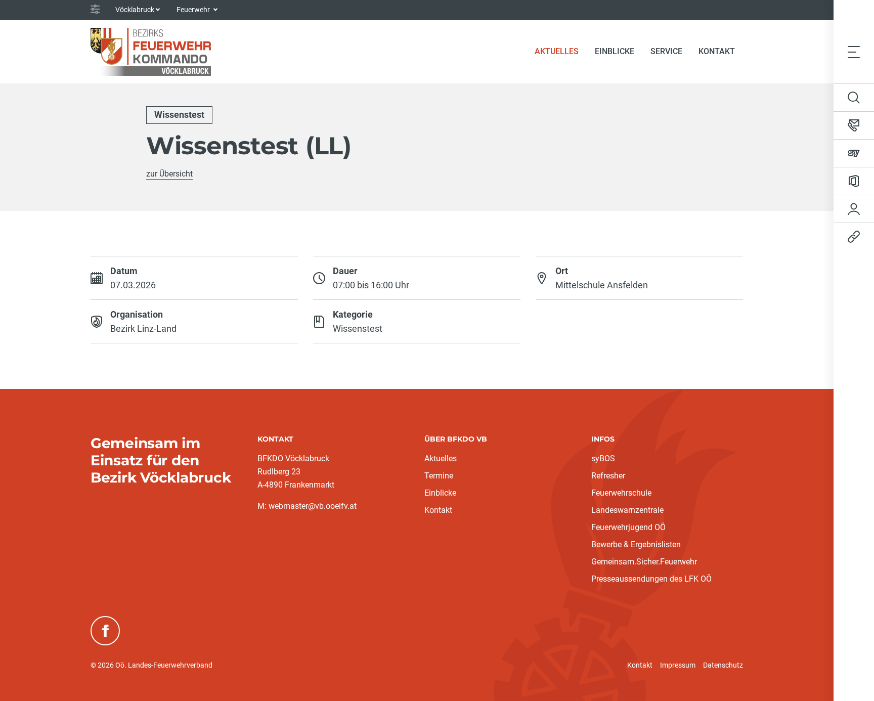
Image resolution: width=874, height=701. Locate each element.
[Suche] (854, 97)
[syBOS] (854, 153)
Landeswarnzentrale (627, 510)
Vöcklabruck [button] (134, 10)
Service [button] (666, 51)
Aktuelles (440, 458)
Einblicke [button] (614, 51)
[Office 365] (854, 181)
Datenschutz (723, 665)
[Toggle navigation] (854, 51)
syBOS (603, 458)
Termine (438, 475)
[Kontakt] (854, 125)
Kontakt (716, 51)
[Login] (854, 209)
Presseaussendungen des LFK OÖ (651, 579)
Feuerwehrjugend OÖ (628, 527)
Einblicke (440, 493)
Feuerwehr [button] (194, 10)
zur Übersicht (169, 174)
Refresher (608, 475)
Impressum (677, 665)
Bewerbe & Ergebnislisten (636, 544)
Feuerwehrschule (621, 493)
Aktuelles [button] (557, 51)
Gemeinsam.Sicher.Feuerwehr (644, 561)
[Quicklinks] (854, 236)
